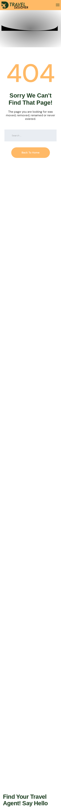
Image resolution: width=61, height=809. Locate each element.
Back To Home (31, 152)
